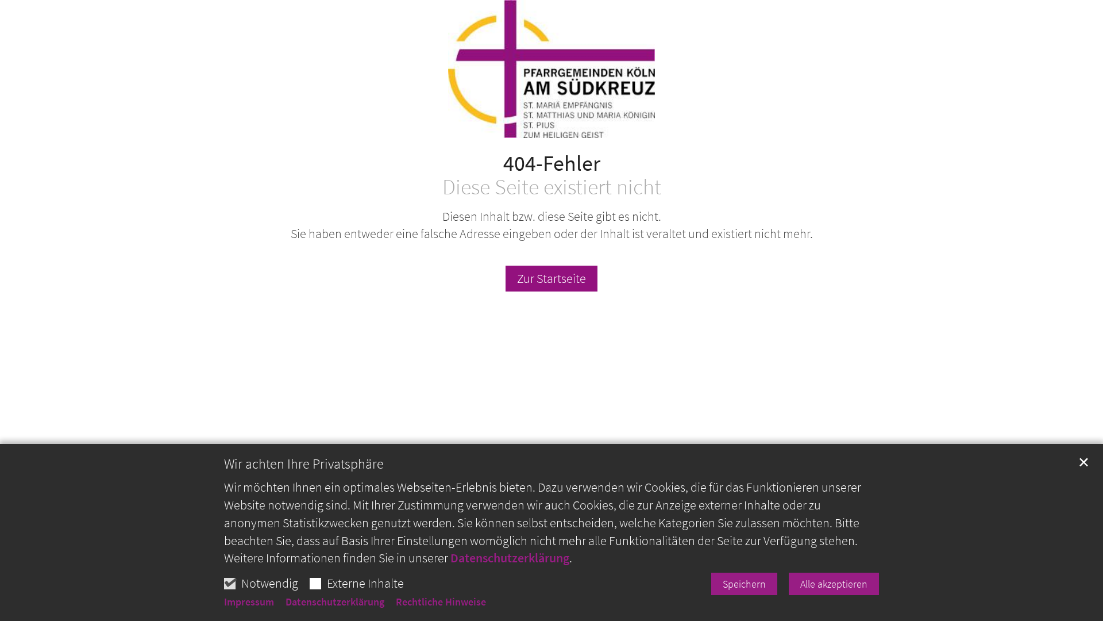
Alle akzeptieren (833, 584)
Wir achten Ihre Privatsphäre (304, 464)
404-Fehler (551, 163)
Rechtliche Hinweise (441, 602)
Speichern (744, 584)
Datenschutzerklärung (509, 558)
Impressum (249, 602)
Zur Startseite (551, 278)
